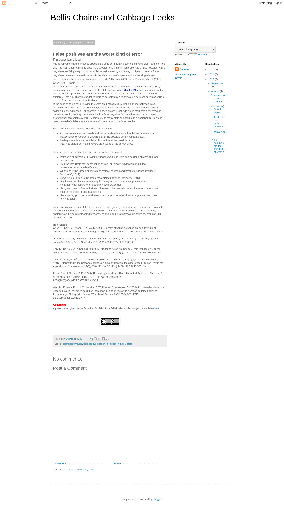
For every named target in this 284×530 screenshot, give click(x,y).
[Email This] (91, 339)
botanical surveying (72, 343)
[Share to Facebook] (103, 339)
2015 (211, 69)
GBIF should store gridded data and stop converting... (219, 126)
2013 (211, 79)
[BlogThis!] (95, 339)
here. (157, 308)
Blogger (157, 499)
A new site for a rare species (218, 98)
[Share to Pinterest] (107, 339)
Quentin (184, 69)
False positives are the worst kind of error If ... (218, 146)
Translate (203, 54)
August (215, 91)
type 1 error (126, 343)
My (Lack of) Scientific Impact (217, 109)
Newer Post (60, 463)
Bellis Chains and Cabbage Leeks (113, 17)
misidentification (111, 343)
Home (117, 463)
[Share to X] (99, 339)
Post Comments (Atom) (81, 469)
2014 (211, 74)
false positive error (92, 343)
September (217, 83)
